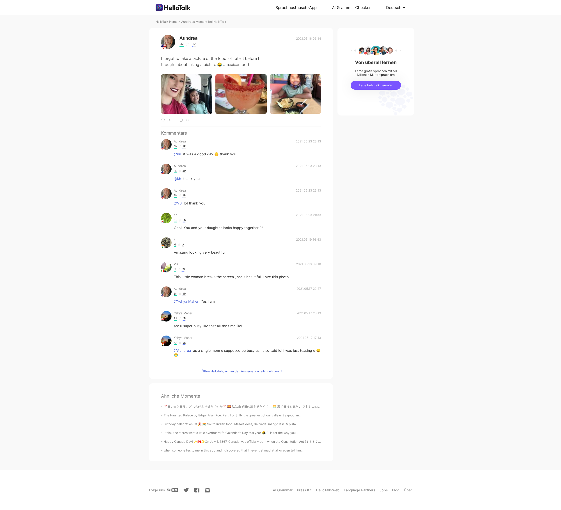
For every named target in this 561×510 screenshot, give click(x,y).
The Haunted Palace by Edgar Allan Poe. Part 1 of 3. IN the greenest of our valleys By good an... (233, 415)
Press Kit (304, 490)
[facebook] (196, 490)
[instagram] (207, 490)
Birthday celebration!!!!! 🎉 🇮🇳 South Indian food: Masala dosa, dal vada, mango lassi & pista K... (232, 424)
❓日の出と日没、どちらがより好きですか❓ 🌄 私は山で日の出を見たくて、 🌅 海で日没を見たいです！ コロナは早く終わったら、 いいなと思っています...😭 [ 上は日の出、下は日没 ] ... (295, 406)
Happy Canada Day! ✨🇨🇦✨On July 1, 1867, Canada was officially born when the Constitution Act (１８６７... (242, 441)
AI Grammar (283, 490)
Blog (395, 490)
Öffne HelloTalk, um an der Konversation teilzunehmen (240, 371)
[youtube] (172, 490)
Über (408, 490)
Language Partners (359, 490)
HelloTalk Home (167, 21)
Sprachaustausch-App (296, 7)
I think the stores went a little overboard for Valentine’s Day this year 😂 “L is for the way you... (231, 433)
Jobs (384, 490)
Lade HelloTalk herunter (376, 85)
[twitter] (186, 490)
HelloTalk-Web (327, 490)
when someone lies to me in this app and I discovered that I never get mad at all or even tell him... (234, 450)
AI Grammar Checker (351, 7)
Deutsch (393, 7)
